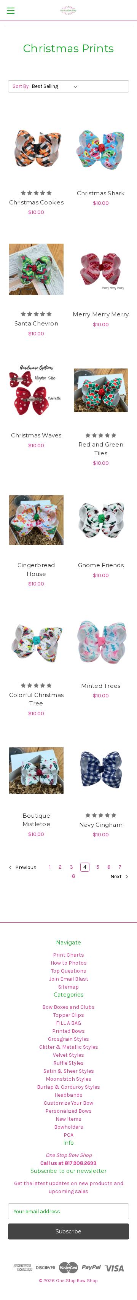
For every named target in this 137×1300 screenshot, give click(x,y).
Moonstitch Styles (68, 1079)
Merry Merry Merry (101, 314)
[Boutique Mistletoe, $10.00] (36, 770)
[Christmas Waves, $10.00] (36, 390)
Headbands (68, 1095)
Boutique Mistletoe (36, 820)
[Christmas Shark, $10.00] (101, 148)
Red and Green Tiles (100, 449)
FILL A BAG (68, 1023)
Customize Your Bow (68, 1103)
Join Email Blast (68, 979)
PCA (68, 1135)
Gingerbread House (36, 569)
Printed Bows (68, 1031)
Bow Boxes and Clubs (68, 1007)
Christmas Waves (36, 435)
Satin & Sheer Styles (68, 1071)
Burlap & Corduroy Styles (68, 1087)
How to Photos (69, 963)
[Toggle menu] (10, 10)
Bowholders (68, 1127)
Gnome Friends (101, 565)
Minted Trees (100, 685)
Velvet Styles (68, 1055)
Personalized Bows (68, 1111)
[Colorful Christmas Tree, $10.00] (36, 640)
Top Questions (68, 971)
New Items (68, 1119)
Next (116, 876)
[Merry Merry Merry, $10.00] (101, 269)
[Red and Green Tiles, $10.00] (101, 390)
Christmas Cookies (36, 202)
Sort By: (21, 86)
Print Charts (68, 955)
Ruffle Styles (68, 1063)
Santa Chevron (36, 323)
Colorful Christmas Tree (36, 699)
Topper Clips (68, 1015)
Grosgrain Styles (68, 1039)
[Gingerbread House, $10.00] (36, 520)
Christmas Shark (101, 193)
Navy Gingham (101, 824)
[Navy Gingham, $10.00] (101, 770)
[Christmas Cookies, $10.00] (36, 148)
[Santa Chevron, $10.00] (36, 269)
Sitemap (68, 987)
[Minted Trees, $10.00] (101, 640)
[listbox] (56, 86)
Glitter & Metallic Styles (68, 1047)
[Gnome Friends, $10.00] (101, 520)
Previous (25, 868)
